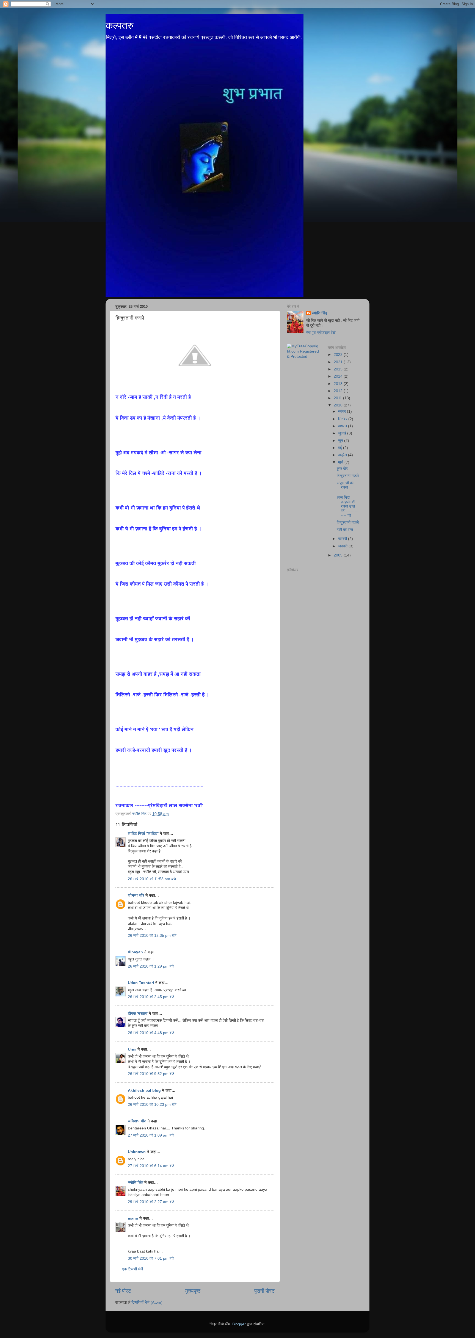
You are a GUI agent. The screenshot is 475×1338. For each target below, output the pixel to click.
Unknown (137, 1152)
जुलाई (342, 433)
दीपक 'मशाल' (138, 1014)
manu (133, 1218)
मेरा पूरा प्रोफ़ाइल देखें (321, 333)
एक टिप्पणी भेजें (132, 1269)
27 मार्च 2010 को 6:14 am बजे (151, 1166)
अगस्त (343, 426)
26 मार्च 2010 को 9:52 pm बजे (151, 1074)
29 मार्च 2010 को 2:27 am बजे (151, 1202)
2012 (339, 391)
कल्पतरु (119, 25)
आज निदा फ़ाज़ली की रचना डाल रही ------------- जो (348, 506)
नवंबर (342, 411)
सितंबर (343, 419)
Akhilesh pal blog (144, 1090)
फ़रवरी (343, 539)
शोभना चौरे (136, 895)
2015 (339, 369)
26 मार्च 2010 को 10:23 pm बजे (152, 1104)
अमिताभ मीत (137, 1121)
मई (340, 448)
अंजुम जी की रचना (345, 485)
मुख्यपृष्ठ (192, 1291)
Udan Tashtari (141, 983)
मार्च (341, 462)
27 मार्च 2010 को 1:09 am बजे (151, 1135)
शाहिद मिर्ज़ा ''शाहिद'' (143, 834)
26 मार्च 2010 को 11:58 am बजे (152, 879)
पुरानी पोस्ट (264, 1291)
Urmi (132, 1049)
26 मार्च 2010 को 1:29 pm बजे (151, 966)
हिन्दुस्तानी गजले (348, 476)
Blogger (239, 1324)
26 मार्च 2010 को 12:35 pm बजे (152, 935)
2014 (339, 376)
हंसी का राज (345, 530)
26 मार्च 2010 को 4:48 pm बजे (151, 1033)
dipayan (135, 952)
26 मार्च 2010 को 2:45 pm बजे (151, 997)
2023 (339, 355)
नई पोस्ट (123, 1291)
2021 (339, 362)
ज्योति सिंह (135, 1183)
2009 (339, 555)
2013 (339, 384)
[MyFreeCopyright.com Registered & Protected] (303, 356)
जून (341, 441)
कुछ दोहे (342, 469)
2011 (338, 398)
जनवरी (343, 546)
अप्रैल (343, 455)
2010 (339, 405)
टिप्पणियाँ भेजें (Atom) (146, 1302)
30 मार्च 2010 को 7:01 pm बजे (151, 1258)
